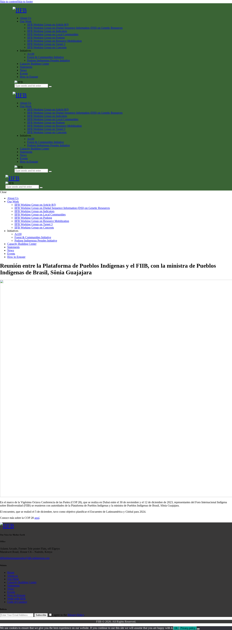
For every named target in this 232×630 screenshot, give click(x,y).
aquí (36, 517)
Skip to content (8, 1)
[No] (198, 628)
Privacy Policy (76, 614)
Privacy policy (188, 628)
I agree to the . (68, 614)
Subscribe (41, 615)
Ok (176, 628)
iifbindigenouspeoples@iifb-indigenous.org (24, 558)
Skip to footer (25, 1)
